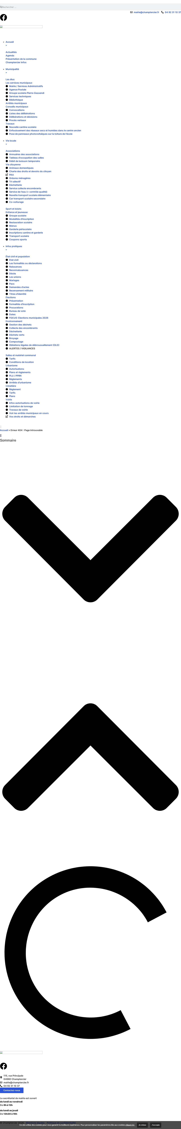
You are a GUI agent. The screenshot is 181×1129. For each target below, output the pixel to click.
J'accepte (156, 1125)
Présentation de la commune (21, 58)
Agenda (10, 55)
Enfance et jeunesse (17, 212)
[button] (90, 549)
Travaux (10, 123)
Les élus (10, 79)
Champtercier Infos (16, 62)
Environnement (14, 321)
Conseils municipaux (17, 106)
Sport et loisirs (13, 208)
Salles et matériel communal (21, 355)
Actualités (11, 52)
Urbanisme (11, 365)
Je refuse (142, 1125)
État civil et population (18, 256)
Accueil (4, 430)
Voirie (9, 399)
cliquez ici (130, 1125)
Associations (13, 150)
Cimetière (11, 385)
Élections (11, 297)
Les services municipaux (19, 82)
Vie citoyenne (13, 164)
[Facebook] (3, 17)
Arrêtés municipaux (16, 103)
